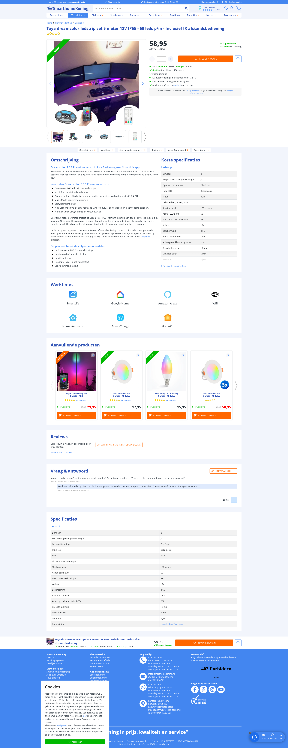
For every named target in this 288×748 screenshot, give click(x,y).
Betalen (106, 657)
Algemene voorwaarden (137, 741)
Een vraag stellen (225, 471)
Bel (280, 738)
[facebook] (195, 689)
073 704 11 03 (155, 657)
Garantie (94, 663)
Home (49, 22)
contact (177, 85)
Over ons (51, 657)
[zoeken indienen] (186, 8)
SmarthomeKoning (56, 654)
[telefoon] (143, 660)
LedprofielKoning (98, 680)
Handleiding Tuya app (172, 624)
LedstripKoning (97, 674)
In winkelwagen (208, 59)
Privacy (155, 741)
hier (84, 715)
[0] (239, 8)
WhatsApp (272, 738)
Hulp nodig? (146, 654)
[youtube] (221, 689)
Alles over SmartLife (56, 674)
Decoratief (79, 22)
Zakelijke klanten (54, 663)
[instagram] (212, 689)
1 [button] (234, 499)
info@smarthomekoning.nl (161, 673)
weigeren (62, 725)
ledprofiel (145, 236)
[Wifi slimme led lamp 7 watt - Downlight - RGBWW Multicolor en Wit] (121, 371)
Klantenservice (235, 2)
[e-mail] (143, 676)
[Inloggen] (231, 8)
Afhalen (107, 660)
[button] (141, 84)
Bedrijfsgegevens (55, 660)
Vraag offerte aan (193, 90)
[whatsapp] (143, 687)
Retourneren (96, 666)
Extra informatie (54, 668)
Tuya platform (53, 677)
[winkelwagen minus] (152, 59)
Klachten (105, 663)
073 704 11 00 (155, 684)
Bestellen (94, 657)
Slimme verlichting (63, 22)
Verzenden (95, 660)
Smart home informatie (58, 671)
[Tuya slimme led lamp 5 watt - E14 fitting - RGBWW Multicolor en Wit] (166, 371)
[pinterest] (203, 689)
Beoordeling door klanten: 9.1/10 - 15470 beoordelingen (144, 744)
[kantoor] (143, 703)
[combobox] (138, 8)
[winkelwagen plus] (170, 59)
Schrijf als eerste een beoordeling (121, 444)
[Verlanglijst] (226, 8)
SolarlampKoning (98, 677)
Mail (264, 738)
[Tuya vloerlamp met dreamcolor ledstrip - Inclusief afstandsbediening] (76, 371)
